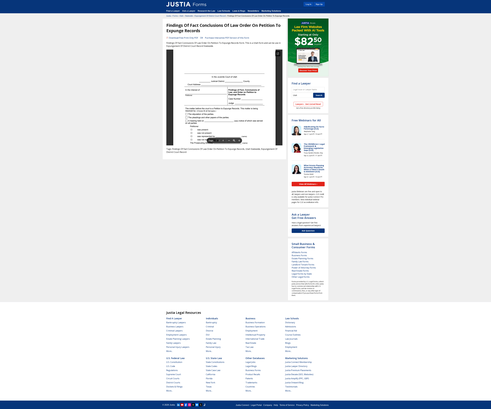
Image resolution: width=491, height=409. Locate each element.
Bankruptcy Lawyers (176, 322)
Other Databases (255, 358)
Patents (249, 378)
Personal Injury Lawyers (177, 347)
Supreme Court (173, 374)
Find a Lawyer (173, 11)
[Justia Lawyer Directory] (204, 404)
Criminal (210, 326)
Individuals (212, 318)
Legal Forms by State (302, 273)
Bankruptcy (211, 322)
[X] (200, 404)
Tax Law (249, 347)
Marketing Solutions (271, 11)
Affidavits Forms (299, 252)
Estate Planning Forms (302, 258)
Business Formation (255, 322)
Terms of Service (287, 405)
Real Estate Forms (300, 270)
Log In (308, 4)
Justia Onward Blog (294, 382)
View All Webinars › (308, 184)
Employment (252, 330)
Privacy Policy (302, 405)
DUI (208, 334)
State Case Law (213, 370)
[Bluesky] (196, 404)
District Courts (173, 382)
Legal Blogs (251, 366)
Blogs (288, 343)
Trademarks (251, 382)
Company (267, 405)
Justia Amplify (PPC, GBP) (297, 378)
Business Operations (256, 326)
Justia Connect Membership (298, 362)
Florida (209, 378)
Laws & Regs (238, 11)
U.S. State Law (214, 358)
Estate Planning (213, 338)
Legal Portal (256, 405)
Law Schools (223, 11)
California (210, 374)
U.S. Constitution (174, 362)
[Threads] (193, 404)
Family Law (211, 343)
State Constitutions (215, 362)
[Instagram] (189, 404)
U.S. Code (170, 366)
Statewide (189, 16)
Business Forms (299, 255)
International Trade (255, 338)
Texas (209, 386)
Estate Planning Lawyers (178, 338)
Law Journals (291, 338)
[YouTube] (182, 404)
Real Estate (251, 343)
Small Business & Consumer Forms (303, 245)
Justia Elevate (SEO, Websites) (299, 374)
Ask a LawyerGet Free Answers (304, 216)
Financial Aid (291, 330)
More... (169, 351)
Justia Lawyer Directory (296, 366)
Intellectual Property (255, 334)
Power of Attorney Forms (304, 267)
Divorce (209, 330)
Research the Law (206, 11)
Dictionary (290, 322)
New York (210, 382)
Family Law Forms (300, 261)
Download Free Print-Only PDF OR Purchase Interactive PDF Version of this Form (208, 37)
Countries (250, 386)
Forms (175, 16)
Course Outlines (293, 334)
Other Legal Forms (301, 276)
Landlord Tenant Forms (303, 264)
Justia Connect (242, 405)
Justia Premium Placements (298, 370)
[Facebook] (185, 404)
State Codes (211, 366)
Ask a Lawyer (189, 11)
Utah (181, 16)
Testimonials (291, 386)
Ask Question (308, 230)
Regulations (172, 370)
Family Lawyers (173, 343)
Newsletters (253, 11)
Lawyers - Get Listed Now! (308, 104)
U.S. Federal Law (175, 358)
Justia (168, 16)
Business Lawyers (174, 326)
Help (276, 405)
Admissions (290, 326)
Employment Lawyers (176, 334)
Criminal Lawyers (174, 330)
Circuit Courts (172, 378)
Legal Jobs (250, 362)
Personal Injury (213, 347)
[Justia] (178, 4)
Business (250, 318)
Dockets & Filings (174, 386)
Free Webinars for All (306, 120)
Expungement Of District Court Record (210, 16)
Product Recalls (253, 374)
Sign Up (319, 4)
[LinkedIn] (178, 404)
